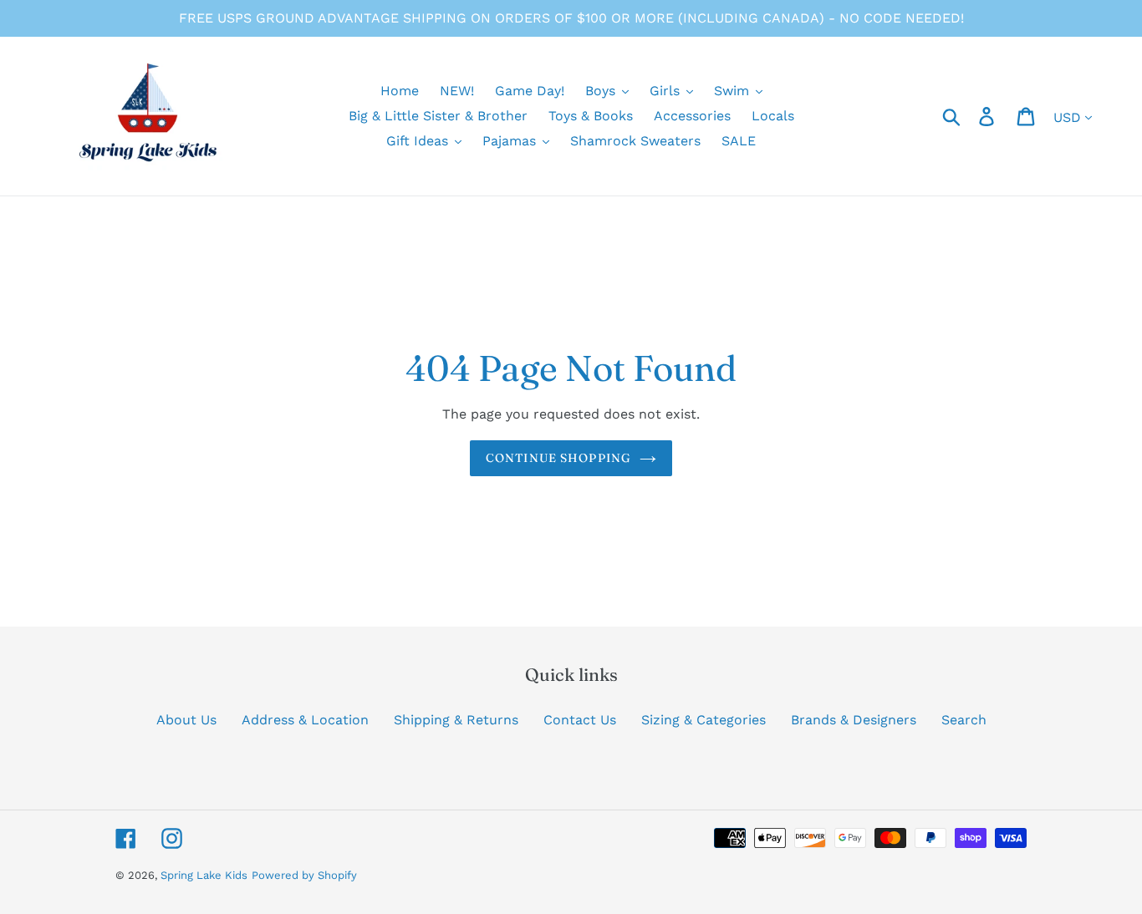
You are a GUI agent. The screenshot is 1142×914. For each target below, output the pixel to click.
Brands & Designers (853, 720)
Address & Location (305, 720)
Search (964, 720)
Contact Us (579, 720)
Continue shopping (558, 457)
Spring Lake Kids (204, 875)
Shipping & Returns (456, 720)
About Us (186, 720)
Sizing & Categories (703, 720)
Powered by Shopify (304, 875)
